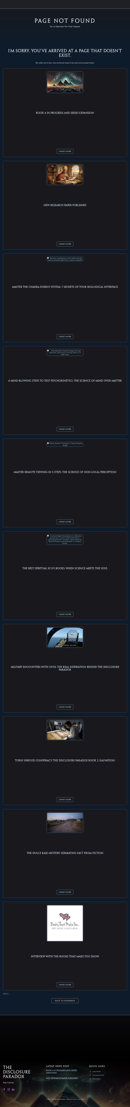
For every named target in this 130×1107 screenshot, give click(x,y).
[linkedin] (13, 1089)
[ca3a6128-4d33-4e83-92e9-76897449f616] (65, 166)
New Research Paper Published (65, 205)
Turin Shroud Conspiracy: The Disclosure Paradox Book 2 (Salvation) (65, 760)
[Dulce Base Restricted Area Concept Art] (65, 814)
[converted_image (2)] (65, 73)
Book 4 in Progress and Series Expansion (65, 112)
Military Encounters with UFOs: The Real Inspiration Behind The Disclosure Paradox (65, 668)
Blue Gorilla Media (78, 1099)
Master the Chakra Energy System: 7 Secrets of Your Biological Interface (65, 286)
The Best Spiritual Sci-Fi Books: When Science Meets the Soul (65, 568)
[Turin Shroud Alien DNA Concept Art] (65, 721)
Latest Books (97, 1071)
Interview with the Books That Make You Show (65, 956)
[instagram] (9, 1089)
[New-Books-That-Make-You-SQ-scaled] (65, 906)
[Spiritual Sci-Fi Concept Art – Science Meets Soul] (65, 536)
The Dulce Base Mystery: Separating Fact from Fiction (65, 853)
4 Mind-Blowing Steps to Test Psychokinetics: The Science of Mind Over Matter (65, 380)
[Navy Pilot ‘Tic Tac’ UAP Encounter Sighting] (65, 629)
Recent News (97, 1079)
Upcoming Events (98, 1075)
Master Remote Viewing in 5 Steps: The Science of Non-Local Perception (65, 472)
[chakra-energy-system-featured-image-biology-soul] (65, 258)
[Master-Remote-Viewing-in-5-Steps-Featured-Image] (65, 443)
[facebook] (4, 1089)
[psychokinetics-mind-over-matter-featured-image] (65, 351)
